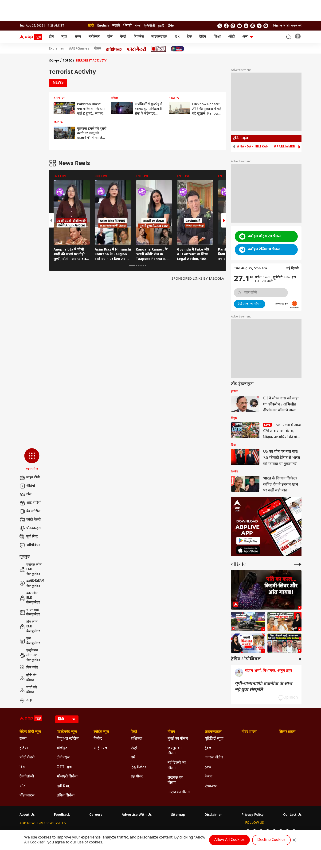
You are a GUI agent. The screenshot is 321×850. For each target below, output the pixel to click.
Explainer (56, 48)
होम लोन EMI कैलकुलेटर (33, 626)
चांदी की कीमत (31, 690)
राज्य (78, 37)
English (103, 25)
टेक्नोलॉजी (27, 776)
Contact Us (292, 815)
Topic (67, 61)
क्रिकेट (98, 738)
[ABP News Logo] (32, 37)
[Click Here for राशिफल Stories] (114, 49)
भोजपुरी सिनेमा (67, 776)
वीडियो (30, 486)
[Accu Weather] (294, 304)
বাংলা (138, 25)
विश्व (22, 767)
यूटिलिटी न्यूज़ (214, 738)
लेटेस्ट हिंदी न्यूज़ (30, 732)
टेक (189, 37)
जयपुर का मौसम (174, 751)
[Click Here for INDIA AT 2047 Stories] (177, 49)
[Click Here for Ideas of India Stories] (158, 49)
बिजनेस (139, 37)
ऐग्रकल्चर (211, 786)
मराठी (116, 25)
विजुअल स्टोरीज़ (68, 738)
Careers (95, 815)
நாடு (161, 25)
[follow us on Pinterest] (252, 26)
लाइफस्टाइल (159, 37)
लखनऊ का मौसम (175, 780)
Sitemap (178, 815)
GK (177, 37)
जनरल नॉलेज (214, 757)
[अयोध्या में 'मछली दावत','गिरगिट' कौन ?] (284, 621)
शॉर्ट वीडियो (33, 503)
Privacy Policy (253, 815)
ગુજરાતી (149, 25)
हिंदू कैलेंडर (138, 767)
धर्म (133, 757)
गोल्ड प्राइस (249, 732)
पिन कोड (32, 667)
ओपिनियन (33, 545)
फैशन (208, 776)
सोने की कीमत (31, 678)
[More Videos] (297, 564)
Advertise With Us (137, 815)
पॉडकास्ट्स (33, 528)
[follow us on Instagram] (246, 26)
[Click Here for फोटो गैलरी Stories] (136, 48)
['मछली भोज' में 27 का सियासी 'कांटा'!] (248, 643)
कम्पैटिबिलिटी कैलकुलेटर (35, 583)
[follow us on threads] (233, 26)
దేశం (171, 25)
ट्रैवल (208, 748)
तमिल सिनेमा (65, 795)
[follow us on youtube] (239, 26)
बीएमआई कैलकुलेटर (33, 612)
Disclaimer (213, 815)
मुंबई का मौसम (178, 738)
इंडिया (24, 748)
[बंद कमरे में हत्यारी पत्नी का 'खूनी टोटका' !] (266, 590)
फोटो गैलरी (33, 520)
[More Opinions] (297, 659)
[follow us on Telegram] (259, 26)
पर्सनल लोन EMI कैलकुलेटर (34, 569)
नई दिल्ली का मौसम (177, 766)
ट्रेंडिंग (202, 37)
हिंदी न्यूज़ (54, 61)
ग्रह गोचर (137, 776)
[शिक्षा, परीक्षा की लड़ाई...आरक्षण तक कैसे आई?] (284, 643)
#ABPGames (79, 48)
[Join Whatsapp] (266, 26)
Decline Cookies (271, 840)
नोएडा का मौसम (179, 792)
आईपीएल (100, 748)
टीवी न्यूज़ (63, 757)
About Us (27, 815)
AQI (29, 700)
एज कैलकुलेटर (33, 640)
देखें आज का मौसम (250, 304)
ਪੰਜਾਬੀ (127, 25)
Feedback (62, 815)
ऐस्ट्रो (123, 37)
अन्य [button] (245, 37)
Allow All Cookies (229, 840)
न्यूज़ (64, 37)
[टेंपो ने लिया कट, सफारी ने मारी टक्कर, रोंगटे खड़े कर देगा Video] (248, 621)
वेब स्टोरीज (33, 511)
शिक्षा (217, 37)
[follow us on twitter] (220, 26)
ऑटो (231, 37)
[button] (31, 459)
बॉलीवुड (62, 748)
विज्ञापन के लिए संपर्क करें (287, 26)
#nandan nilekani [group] (253, 146)
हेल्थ (208, 767)
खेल (110, 37)
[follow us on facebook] (226, 26)
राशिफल (136, 738)
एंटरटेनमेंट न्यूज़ (67, 732)
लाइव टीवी (33, 477)
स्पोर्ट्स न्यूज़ (101, 732)
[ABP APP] (248, 541)
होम (51, 37)
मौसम (97, 48)
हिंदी (91, 25)
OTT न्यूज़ (64, 767)
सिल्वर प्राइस (287, 732)
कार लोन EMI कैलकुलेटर (33, 598)
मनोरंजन (94, 37)
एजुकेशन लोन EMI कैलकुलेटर (33, 655)
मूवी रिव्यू (32, 536)
